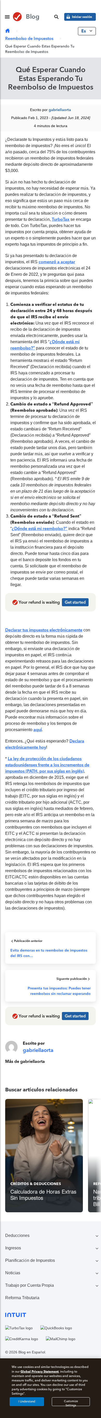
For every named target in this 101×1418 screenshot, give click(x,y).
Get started (75, 602)
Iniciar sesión (82, 17)
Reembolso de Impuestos (29, 38)
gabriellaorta (60, 110)
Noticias (12, 1273)
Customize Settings (71, 1403)
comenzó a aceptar (57, 261)
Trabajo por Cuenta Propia (29, 1285)
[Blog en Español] (7, 31)
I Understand (26, 1401)
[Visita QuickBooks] (56, 1328)
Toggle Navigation (7, 17)
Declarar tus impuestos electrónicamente (43, 630)
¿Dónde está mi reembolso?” (39, 528)
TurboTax (60, 219)
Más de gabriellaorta (25, 1061)
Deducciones (17, 1235)
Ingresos (13, 1248)
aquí (37, 729)
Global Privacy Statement (39, 1371)
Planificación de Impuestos (30, 1260)
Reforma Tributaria (22, 1298)
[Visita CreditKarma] (21, 1339)
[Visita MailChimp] (60, 1339)
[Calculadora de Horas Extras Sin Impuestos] (44, 1155)
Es (84, 31)
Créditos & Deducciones (35, 1184)
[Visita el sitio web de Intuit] (50, 1314)
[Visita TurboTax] (19, 1328)
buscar (56, 17)
